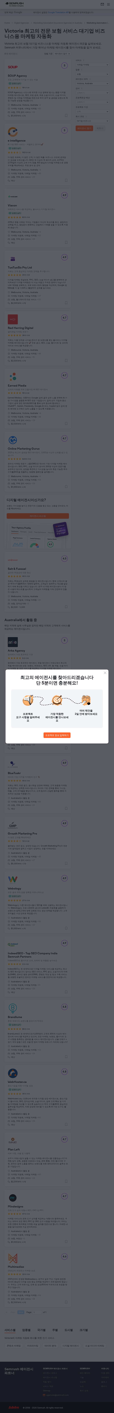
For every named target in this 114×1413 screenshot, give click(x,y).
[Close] (105, 673)
